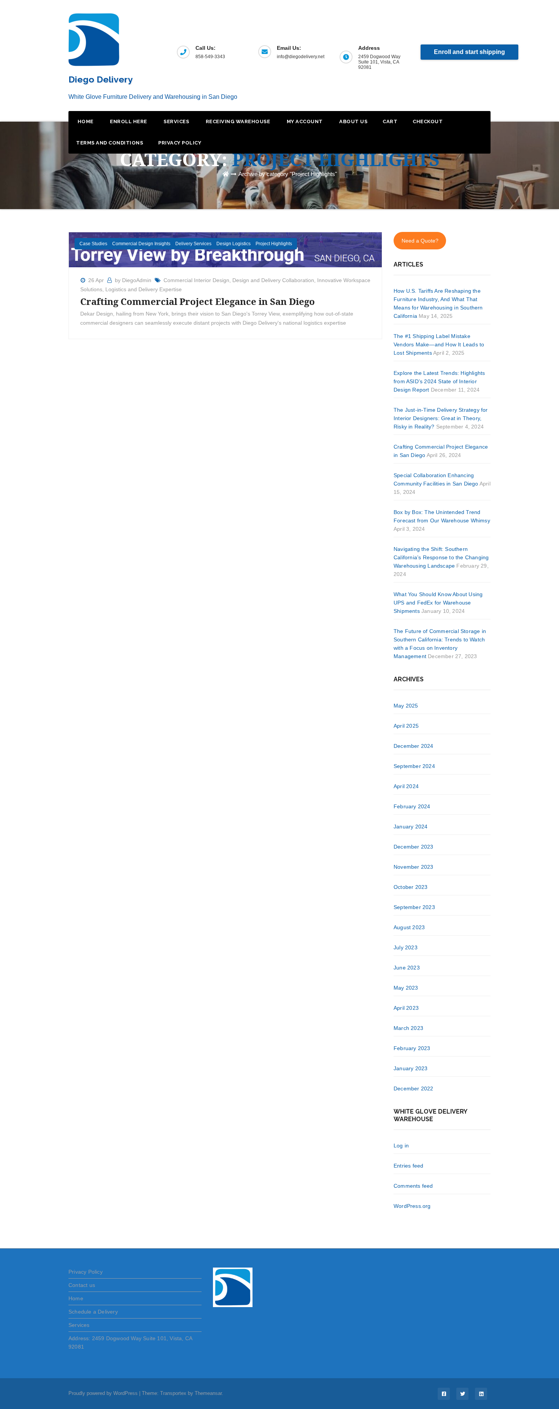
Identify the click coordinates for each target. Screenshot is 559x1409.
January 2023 (410, 1068)
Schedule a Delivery (93, 1312)
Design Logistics (233, 243)
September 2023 (414, 907)
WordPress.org (412, 1206)
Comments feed (413, 1186)
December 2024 (414, 746)
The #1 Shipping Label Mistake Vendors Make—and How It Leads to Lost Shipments (439, 344)
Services (175, 121)
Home (85, 121)
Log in (401, 1145)
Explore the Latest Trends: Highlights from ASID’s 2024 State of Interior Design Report (439, 381)
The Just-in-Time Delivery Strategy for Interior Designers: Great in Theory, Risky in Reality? (441, 418)
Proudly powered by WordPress (103, 1393)
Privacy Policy (179, 143)
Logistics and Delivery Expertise (143, 289)
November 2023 (414, 867)
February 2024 (412, 806)
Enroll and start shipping (469, 52)
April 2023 (406, 1008)
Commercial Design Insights (141, 243)
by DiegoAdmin (134, 280)
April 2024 (406, 786)
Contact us (81, 1285)
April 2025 (406, 726)
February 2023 (412, 1048)
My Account (304, 121)
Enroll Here (128, 121)
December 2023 (414, 847)
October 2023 (410, 887)
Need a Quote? (420, 241)
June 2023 (407, 968)
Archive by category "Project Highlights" (287, 174)
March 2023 (408, 1028)
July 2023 (406, 947)
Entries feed (408, 1166)
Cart (390, 121)
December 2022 (414, 1088)
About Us (353, 121)
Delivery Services (193, 243)
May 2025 (406, 706)
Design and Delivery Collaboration (273, 280)
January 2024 (410, 827)
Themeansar (208, 1393)
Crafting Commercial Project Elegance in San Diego (197, 301)
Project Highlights (274, 243)
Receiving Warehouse (237, 121)
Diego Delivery (100, 79)
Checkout (428, 121)
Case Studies (93, 243)
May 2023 (406, 988)
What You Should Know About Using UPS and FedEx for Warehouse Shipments (438, 602)
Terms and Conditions (109, 143)
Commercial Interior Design (196, 280)
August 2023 (409, 927)
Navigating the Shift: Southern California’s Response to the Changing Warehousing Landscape (441, 557)
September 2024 (414, 766)
